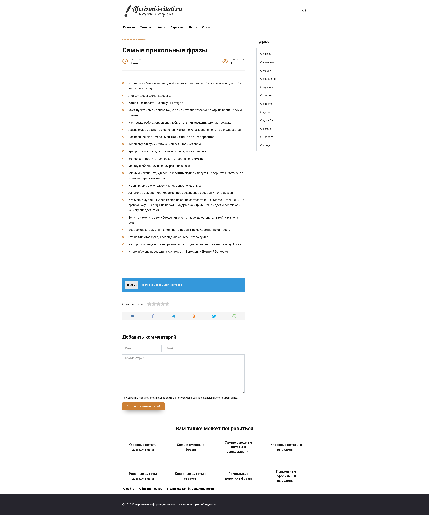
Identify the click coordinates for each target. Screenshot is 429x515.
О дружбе (266, 120)
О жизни (265, 70)
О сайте (128, 488)
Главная (129, 27)
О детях (265, 112)
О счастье (266, 95)
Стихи (206, 27)
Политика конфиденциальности (190, 488)
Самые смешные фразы (190, 447)
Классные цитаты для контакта (143, 447)
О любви (265, 53)
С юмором (140, 39)
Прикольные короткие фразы (238, 476)
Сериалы (177, 27)
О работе (266, 103)
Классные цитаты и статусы (190, 476)
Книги (161, 27)
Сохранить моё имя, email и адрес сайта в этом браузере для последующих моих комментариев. (182, 397)
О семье (265, 128)
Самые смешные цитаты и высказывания (238, 447)
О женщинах (268, 78)
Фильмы (146, 27)
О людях (265, 145)
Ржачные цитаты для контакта (143, 476)
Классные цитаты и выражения (286, 447)
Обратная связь (150, 488)
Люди (193, 27)
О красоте (266, 137)
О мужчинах (268, 87)
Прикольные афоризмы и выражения (286, 476)
